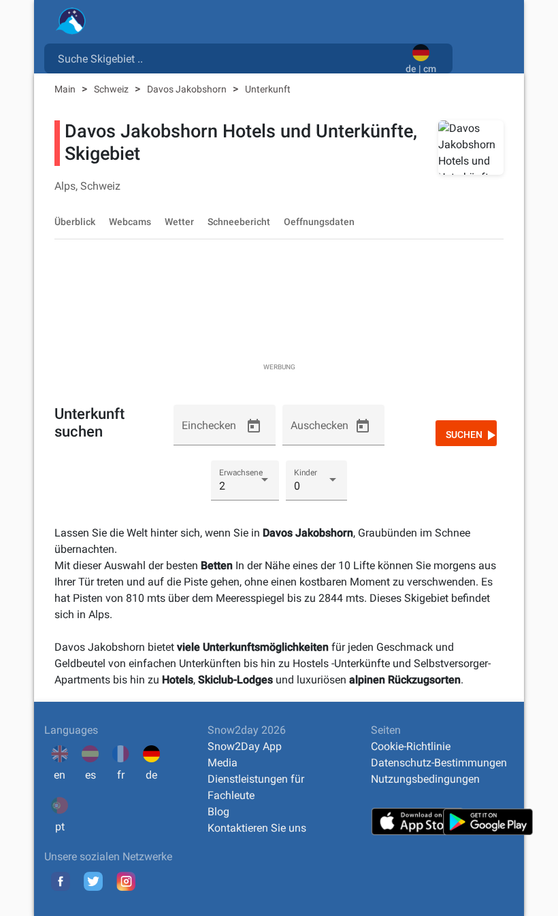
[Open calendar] (253, 426)
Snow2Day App (245, 746)
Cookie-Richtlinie (410, 746)
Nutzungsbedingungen (425, 779)
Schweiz (112, 89)
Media (222, 762)
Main (66, 89)
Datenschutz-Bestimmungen (439, 762)
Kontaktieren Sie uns (257, 827)
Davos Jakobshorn (188, 89)
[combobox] (227, 58)
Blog (218, 811)
